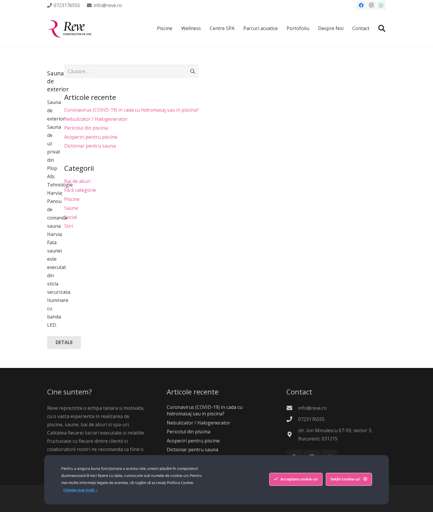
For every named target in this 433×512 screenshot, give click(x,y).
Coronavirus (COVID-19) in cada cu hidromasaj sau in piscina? (131, 110)
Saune (71, 208)
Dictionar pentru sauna (90, 146)
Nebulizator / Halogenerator (96, 119)
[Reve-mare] (71, 28)
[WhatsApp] (381, 5)
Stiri (68, 226)
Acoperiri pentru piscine (90, 137)
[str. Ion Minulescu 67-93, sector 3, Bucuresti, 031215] (292, 434)
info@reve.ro (312, 408)
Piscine (72, 199)
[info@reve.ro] (292, 408)
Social (70, 217)
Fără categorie (80, 190)
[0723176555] (292, 419)
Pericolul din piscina (86, 128)
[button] (381, 28)
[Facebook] (361, 5)
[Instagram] (371, 5)
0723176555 (311, 419)
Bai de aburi (77, 181)
